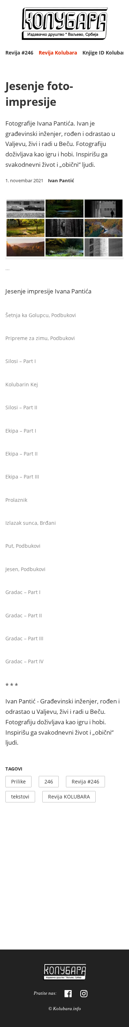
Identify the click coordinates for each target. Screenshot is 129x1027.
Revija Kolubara (58, 52)
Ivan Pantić (61, 180)
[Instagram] (84, 993)
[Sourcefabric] (65, 24)
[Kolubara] (64, 973)
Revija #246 (19, 52)
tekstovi (20, 796)
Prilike (18, 781)
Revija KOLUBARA (69, 796)
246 (48, 781)
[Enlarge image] (112, 248)
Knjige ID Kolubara (105, 52)
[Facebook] (68, 993)
